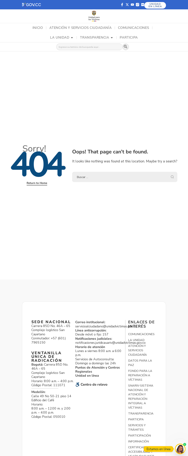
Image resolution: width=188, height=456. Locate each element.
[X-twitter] (127, 4)
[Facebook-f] (122, 4)
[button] (31, 5)
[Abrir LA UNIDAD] (72, 37)
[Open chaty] (180, 449)
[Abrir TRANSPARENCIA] (111, 37)
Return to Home (37, 183)
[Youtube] (132, 4)
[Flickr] (142, 4)
